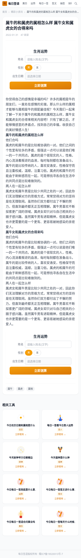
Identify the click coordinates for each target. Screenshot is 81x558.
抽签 (62, 3)
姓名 (20, 59)
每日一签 (43, 3)
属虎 (20, 388)
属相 (30, 388)
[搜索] (76, 3)
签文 (54, 3)
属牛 (10, 388)
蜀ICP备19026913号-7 (51, 554)
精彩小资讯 (17, 12)
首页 (4, 12)
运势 (33, 3)
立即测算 (40, 85)
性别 (20, 67)
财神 (70, 3)
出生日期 (17, 76)
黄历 (24, 3)
